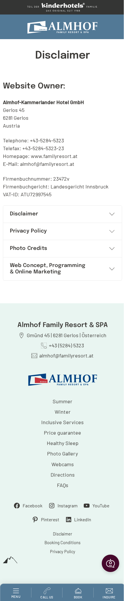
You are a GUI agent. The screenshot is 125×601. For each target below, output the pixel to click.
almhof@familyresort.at (47, 164)
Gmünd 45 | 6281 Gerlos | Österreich (66, 335)
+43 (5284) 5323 (66, 345)
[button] (110, 563)
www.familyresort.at (54, 156)
